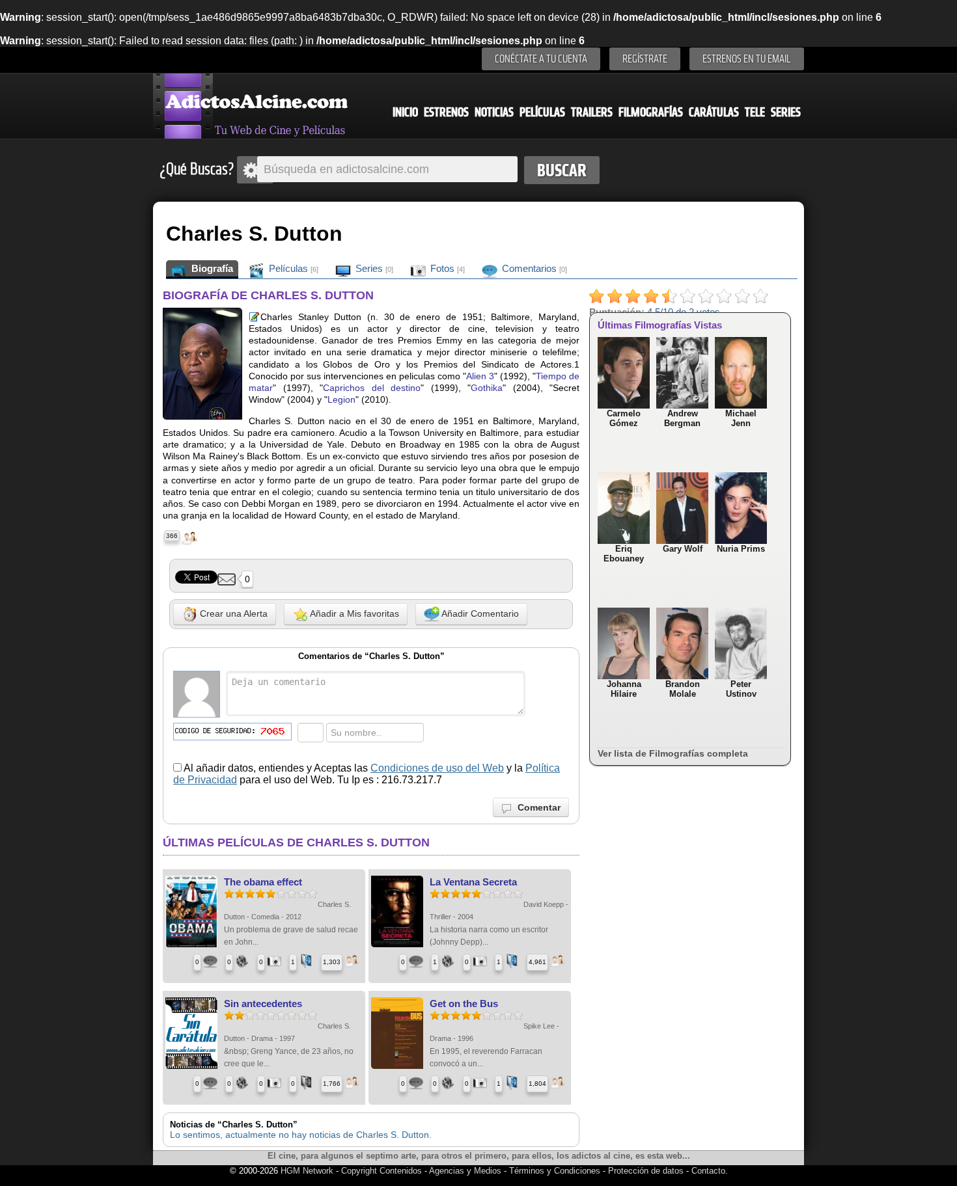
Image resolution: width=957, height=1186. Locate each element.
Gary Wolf (682, 549)
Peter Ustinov (741, 689)
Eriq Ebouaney (623, 553)
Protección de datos (646, 1171)
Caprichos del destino (372, 388)
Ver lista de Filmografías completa (673, 753)
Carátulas (714, 112)
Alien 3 (480, 376)
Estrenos (446, 112)
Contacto (708, 1171)
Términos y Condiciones (556, 1171)
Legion (341, 399)
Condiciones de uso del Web (437, 768)
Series (786, 112)
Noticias (494, 112)
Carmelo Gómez (624, 418)
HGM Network (307, 1171)
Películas (542, 112)
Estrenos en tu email (746, 59)
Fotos (446, 268)
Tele (755, 112)
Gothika (487, 388)
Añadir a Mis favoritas (353, 613)
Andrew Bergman (682, 418)
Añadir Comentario (479, 613)
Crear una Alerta (232, 613)
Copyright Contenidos (381, 1171)
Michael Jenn (740, 418)
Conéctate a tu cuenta (541, 59)
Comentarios (533, 268)
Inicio (405, 112)
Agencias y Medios (465, 1171)
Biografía (211, 268)
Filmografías (650, 112)
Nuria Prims (741, 549)
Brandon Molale (682, 689)
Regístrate (644, 59)
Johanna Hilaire (624, 689)
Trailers (592, 112)
